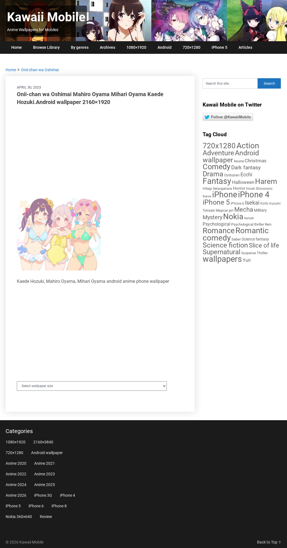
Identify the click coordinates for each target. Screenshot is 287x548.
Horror (239, 188)
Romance (219, 230)
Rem (268, 224)
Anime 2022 (16, 474)
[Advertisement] (100, 151)
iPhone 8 (59, 506)
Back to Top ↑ (269, 542)
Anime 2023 (44, 474)
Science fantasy (255, 239)
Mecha (243, 209)
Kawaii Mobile (46, 17)
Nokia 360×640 (19, 516)
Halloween (243, 182)
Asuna (239, 161)
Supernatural (221, 252)
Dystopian (232, 175)
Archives (107, 47)
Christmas (256, 160)
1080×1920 (136, 47)
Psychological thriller (247, 224)
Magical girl (224, 210)
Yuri (247, 260)
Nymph (249, 218)
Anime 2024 (16, 484)
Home (16, 47)
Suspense (248, 253)
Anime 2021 (44, 463)
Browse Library (46, 47)
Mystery (212, 217)
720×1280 (191, 47)
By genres (80, 47)
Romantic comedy (236, 234)
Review (46, 516)
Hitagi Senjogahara (217, 189)
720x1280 (219, 146)
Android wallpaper (231, 156)
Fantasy (217, 181)
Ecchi (246, 174)
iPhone (224, 194)
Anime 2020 (16, 463)
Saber (236, 239)
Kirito (264, 203)
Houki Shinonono (259, 189)
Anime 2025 (44, 484)
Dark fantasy (246, 168)
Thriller (262, 253)
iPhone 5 (219, 47)
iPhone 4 (253, 194)
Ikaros (207, 196)
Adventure (218, 153)
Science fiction (225, 245)
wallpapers (222, 259)
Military (260, 210)
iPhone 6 (237, 203)
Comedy (216, 166)
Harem (266, 181)
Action (248, 145)
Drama (213, 174)
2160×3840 (43, 442)
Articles (245, 47)
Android (165, 47)
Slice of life (264, 245)
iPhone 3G (43, 495)
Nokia (233, 216)
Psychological (216, 224)
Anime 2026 (16, 495)
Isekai (252, 202)
